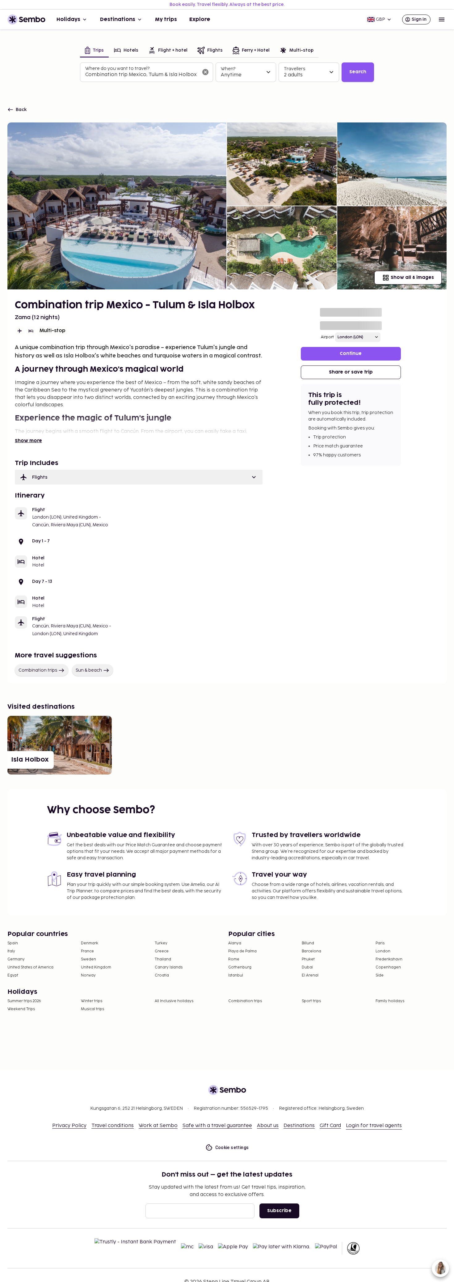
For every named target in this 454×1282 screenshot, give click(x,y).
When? (228, 68)
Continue (351, 354)
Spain (12, 943)
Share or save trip (351, 372)
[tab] (94, 51)
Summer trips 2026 (24, 1001)
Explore (199, 19)
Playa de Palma (242, 951)
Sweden (88, 959)
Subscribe (279, 1211)
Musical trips (92, 1009)
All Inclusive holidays (174, 1001)
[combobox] (141, 75)
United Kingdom (96, 967)
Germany (16, 959)
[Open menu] (442, 19)
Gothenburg (239, 967)
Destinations (117, 19)
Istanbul (235, 975)
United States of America (30, 967)
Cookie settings (232, 1147)
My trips (166, 19)
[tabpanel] (227, 72)
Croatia (162, 975)
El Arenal (310, 975)
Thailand (163, 959)
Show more (28, 441)
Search (357, 72)
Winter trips (91, 1001)
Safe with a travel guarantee (217, 1126)
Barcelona (311, 951)
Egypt (12, 975)
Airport (327, 337)
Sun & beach (89, 670)
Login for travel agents (374, 1126)
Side (380, 975)
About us (268, 1126)
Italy (11, 951)
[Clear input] (205, 72)
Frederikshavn (389, 959)
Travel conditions (112, 1126)
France (87, 951)
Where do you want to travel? (117, 68)
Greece (162, 951)
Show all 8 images (412, 278)
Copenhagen (388, 967)
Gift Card (330, 1126)
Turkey (161, 943)
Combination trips (38, 670)
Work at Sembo (158, 1126)
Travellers (294, 68)
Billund (308, 943)
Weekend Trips (21, 1009)
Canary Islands (169, 967)
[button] (139, 477)
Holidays (68, 19)
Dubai (307, 967)
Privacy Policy (69, 1126)
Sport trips (311, 1001)
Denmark (89, 943)
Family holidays (390, 1001)
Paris (380, 943)
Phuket (308, 959)
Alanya (234, 943)
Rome (233, 959)
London (383, 951)
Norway (88, 975)
